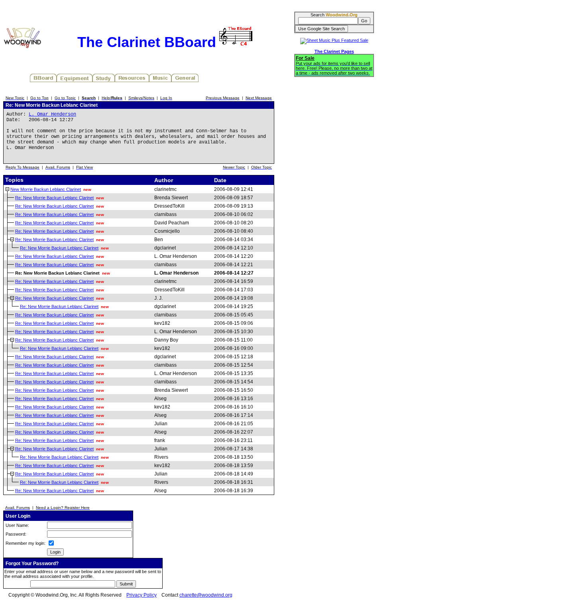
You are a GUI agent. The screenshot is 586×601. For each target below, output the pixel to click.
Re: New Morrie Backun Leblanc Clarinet (54, 197)
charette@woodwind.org (205, 595)
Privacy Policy (141, 595)
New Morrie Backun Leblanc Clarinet (45, 189)
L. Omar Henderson (52, 114)
